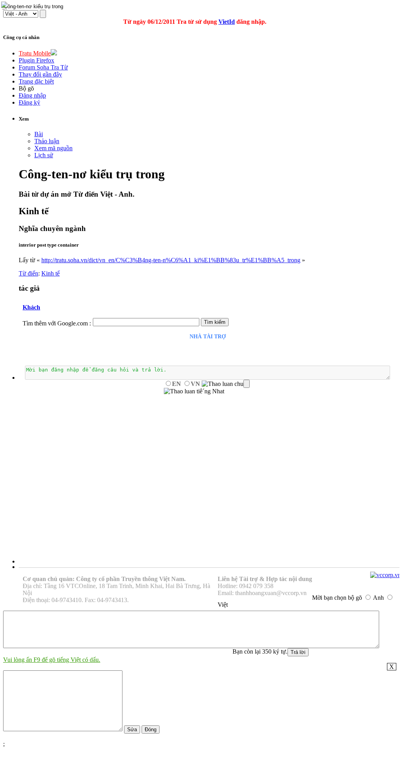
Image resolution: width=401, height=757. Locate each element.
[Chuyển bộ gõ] (5, 5)
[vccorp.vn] (385, 575)
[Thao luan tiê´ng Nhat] (194, 391)
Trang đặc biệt (36, 81)
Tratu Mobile (35, 53)
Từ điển (28, 273)
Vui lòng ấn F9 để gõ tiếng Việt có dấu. (51, 659)
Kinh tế (50, 273)
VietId (226, 21)
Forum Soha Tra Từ (43, 67)
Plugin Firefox (36, 60)
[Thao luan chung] (226, 383)
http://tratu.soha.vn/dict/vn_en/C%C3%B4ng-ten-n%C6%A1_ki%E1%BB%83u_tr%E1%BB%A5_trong (170, 260)
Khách (31, 307)
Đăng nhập (32, 95)
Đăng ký (29, 102)
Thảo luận (46, 141)
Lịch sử (43, 155)
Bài (38, 134)
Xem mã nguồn (53, 148)
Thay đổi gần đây (40, 74)
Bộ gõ (26, 88)
